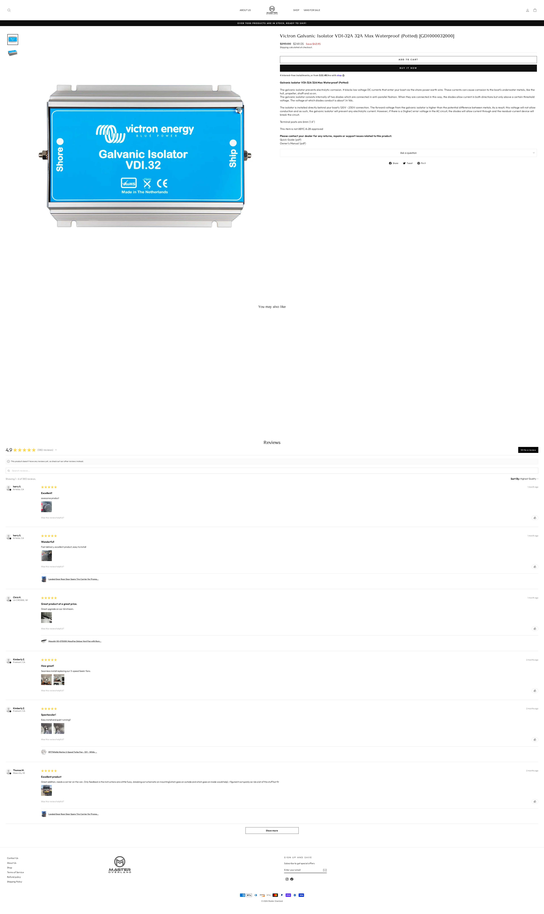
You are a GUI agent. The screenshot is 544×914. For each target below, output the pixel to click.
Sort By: (515, 478)
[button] (56, 450)
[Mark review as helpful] (535, 518)
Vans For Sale (312, 10)
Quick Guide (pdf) (290, 139)
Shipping (284, 47)
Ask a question (408, 152)
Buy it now (408, 68)
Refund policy (14, 877)
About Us (11, 863)
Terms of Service (15, 872)
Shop (296, 10)
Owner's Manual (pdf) (293, 143)
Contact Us (12, 858)
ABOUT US (245, 10)
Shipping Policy (14, 881)
